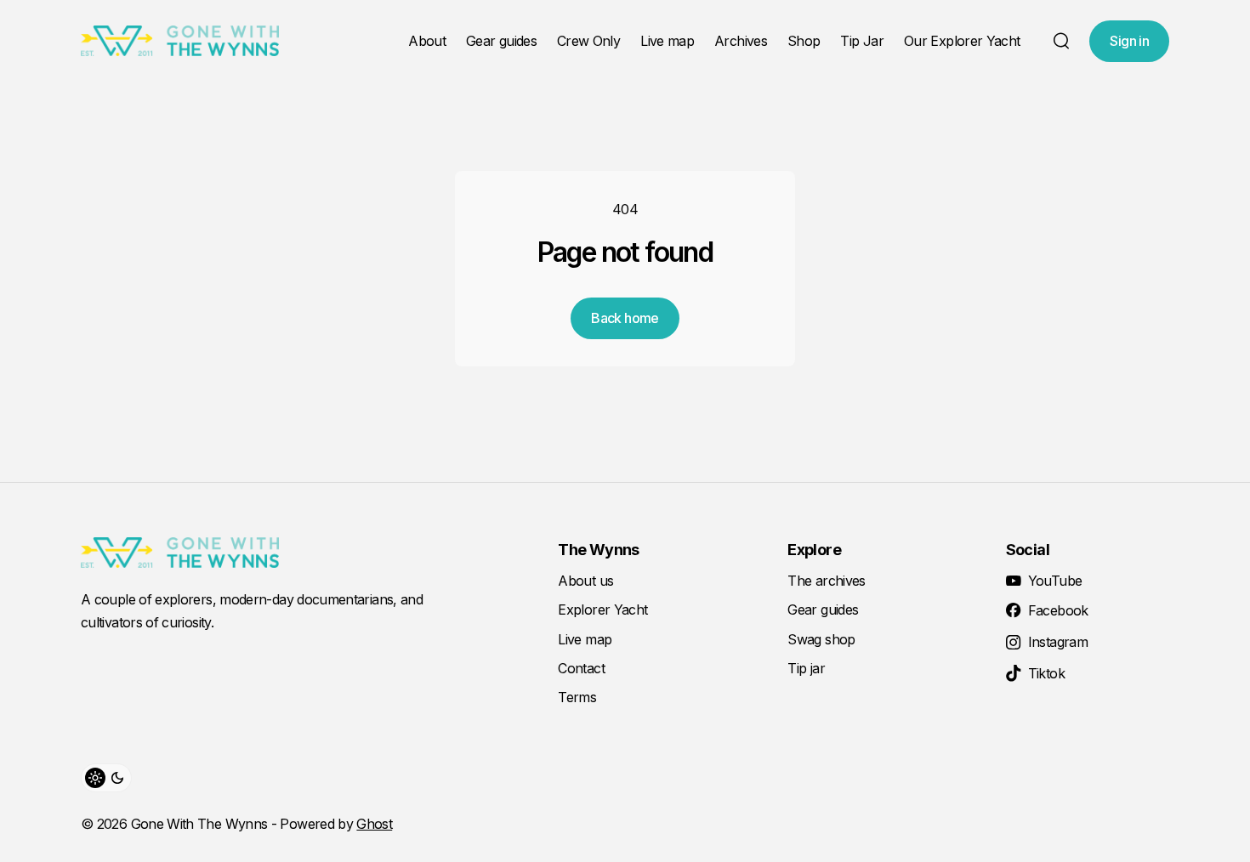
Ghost (374, 823)
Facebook (1058, 610)
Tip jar (806, 668)
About (427, 40)
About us (585, 580)
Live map (667, 40)
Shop (803, 40)
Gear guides (501, 40)
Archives (740, 40)
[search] (1061, 40)
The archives (826, 580)
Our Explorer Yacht (962, 40)
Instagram (1058, 641)
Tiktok (1046, 673)
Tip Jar (862, 40)
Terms (577, 697)
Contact (581, 668)
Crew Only (588, 40)
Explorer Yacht (602, 609)
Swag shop (821, 639)
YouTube (1055, 580)
